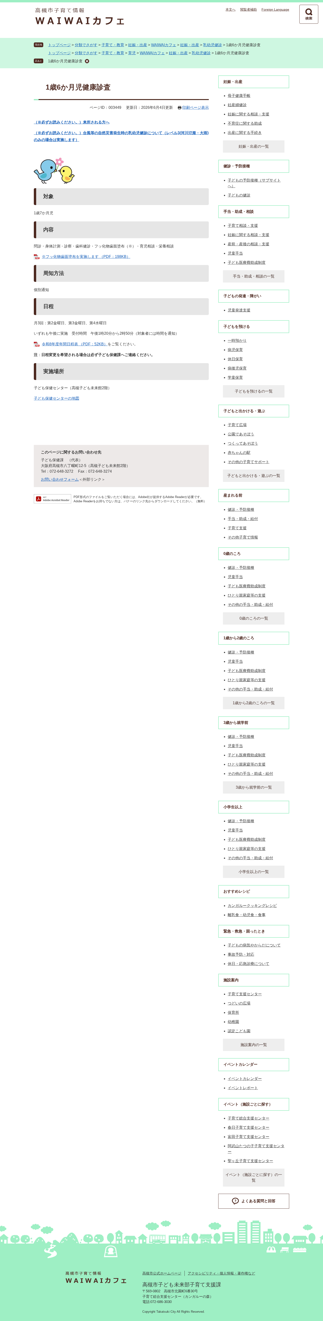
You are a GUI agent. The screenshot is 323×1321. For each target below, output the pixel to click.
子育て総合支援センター (248, 1118)
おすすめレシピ (236, 891)
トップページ (59, 45)
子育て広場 (237, 425)
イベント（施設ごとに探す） (248, 1104)
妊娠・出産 (137, 45)
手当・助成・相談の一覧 (254, 276)
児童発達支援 (239, 310)
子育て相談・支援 (243, 226)
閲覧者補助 (248, 9)
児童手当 (235, 253)
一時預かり (237, 340)
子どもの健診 (239, 195)
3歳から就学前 (235, 723)
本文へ (231, 9)
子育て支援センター (245, 994)
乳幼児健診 (212, 45)
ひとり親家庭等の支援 (247, 595)
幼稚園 (233, 1022)
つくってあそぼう (243, 443)
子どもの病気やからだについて (254, 945)
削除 (87, 61)
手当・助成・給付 (243, 519)
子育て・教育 (112, 45)
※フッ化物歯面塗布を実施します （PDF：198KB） (86, 257)
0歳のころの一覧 (254, 618)
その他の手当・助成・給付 (250, 605)
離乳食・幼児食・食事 (247, 915)
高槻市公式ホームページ (161, 1273)
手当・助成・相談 (238, 212)
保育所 (233, 1012)
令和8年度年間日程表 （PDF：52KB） (75, 344)
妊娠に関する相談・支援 (248, 114)
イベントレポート (243, 1088)
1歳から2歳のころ (238, 638)
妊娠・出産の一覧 (254, 146)
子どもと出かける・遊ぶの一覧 (253, 476)
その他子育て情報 (243, 537)
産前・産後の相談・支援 (248, 244)
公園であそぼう (241, 434)
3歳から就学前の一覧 (254, 787)
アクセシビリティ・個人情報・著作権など (221, 1273)
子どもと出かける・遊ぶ (244, 411)
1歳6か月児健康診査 (65, 61)
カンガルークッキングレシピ (252, 906)
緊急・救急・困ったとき (244, 931)
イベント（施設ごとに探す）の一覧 (253, 1177)
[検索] (308, 14)
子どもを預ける (236, 327)
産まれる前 (232, 495)
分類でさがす (86, 45)
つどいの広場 (239, 1003)
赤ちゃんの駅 (239, 453)
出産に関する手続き (245, 133)
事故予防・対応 (241, 954)
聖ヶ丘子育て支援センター (250, 1161)
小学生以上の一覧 (254, 872)
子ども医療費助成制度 (247, 263)
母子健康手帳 (239, 96)
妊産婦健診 (237, 105)
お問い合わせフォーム (60, 479)
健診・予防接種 (236, 166)
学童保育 (235, 377)
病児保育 (235, 350)
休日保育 (235, 359)
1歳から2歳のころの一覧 (254, 703)
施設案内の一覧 (253, 1045)
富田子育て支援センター (248, 1137)
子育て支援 (237, 528)
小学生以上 (232, 807)
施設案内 (231, 980)
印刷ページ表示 (195, 107)
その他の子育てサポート (248, 462)
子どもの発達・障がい (242, 296)
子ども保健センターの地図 (56, 398)
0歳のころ (232, 554)
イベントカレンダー (240, 1064)
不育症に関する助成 (245, 123)
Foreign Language (275, 9)
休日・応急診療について (248, 964)
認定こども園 (239, 1031)
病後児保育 (237, 368)
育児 (132, 53)
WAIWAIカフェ (163, 45)
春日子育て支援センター (248, 1127)
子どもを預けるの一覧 (254, 391)
